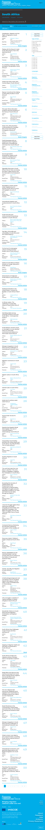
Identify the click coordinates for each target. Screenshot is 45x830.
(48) (35, 65)
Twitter (41, 801)
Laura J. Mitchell (13, 741)
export (40, 26)
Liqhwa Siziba (19, 147)
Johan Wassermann (14, 114)
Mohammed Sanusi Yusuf (15, 602)
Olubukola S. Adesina (14, 38)
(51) (35, 64)
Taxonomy (10, 6)
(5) (35, 50)
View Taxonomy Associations (16, 44)
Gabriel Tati (12, 460)
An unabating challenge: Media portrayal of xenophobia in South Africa (11, 66)
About (19, 6)
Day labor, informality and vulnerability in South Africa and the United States (10, 233)
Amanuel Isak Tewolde (14, 192)
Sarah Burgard (13, 543)
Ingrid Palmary (13, 267)
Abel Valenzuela (19, 236)
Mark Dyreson (13, 447)
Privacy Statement (35, 821)
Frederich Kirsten (13, 279)
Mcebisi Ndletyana (14, 335)
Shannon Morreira (13, 475)
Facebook (41, 802)
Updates (24, 6)
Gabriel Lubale (13, 364)
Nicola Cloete (13, 175)
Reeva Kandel (13, 85)
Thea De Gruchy (13, 132)
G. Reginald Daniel (14, 295)
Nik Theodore (12, 236)
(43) (35, 59)
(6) (35, 47)
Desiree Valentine (13, 560)
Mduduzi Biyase (13, 280)
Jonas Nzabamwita (13, 206)
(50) (35, 61)
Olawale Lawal (13, 727)
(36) (36, 44)
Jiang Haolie (18, 85)
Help (41, 817)
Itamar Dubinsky (13, 54)
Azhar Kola (12, 253)
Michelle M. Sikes (13, 495)
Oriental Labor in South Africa (10, 387)
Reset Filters (37, 35)
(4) (37, 52)
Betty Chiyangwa (13, 160)
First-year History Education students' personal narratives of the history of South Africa (10, 110)
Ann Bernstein (13, 634)
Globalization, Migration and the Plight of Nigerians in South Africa (10, 35)
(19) (35, 49)
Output (28, 6)
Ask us (41, 827)
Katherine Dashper (14, 254)
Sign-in (40, 2)
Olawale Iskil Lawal (14, 351)
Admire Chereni (13, 586)
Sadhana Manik (13, 71)
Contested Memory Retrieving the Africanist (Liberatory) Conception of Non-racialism (10, 526)
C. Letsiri (16, 755)
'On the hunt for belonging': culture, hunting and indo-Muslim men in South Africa (9, 250)
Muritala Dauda (13, 617)
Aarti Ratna (17, 253)
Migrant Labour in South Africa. (10, 374)
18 (22, 786)
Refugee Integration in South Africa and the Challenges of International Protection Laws (10, 348)
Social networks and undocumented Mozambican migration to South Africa (10, 216)
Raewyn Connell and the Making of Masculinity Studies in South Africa (11, 94)
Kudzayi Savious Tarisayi (15, 69)
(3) (36, 46)
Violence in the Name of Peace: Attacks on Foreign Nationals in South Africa (10, 264)
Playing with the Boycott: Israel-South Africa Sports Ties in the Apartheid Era (11, 51)
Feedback (39, 815)
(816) (37, 41)
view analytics (35, 26)
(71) (35, 68)
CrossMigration (11, 2)
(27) (35, 58)
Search (25, 21)
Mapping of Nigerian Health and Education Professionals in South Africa (11, 646)
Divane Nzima (13, 697)
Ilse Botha (19, 279)
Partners (11, 809)
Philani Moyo (19, 697)
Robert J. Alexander (14, 378)
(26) (35, 43)
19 (24, 786)
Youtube (41, 804)
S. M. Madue (12, 660)
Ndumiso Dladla (13, 530)
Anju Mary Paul (13, 86)
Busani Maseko (13, 147)
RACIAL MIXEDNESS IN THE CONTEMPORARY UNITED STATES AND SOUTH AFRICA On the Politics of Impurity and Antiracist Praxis (11, 555)
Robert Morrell (13, 97)
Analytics (39, 819)
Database (4, 6)
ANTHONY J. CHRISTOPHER (13, 404)
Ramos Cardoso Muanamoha (16, 219)
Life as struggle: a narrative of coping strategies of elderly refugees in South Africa (10, 599)
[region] (37, 63)
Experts (15, 6)
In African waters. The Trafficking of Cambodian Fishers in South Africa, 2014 (9, 304)
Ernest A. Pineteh (13, 680)
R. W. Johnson (13, 419)
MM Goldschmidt (13, 319)
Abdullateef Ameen (18, 618)
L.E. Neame (12, 389)
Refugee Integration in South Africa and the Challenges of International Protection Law (10, 724)
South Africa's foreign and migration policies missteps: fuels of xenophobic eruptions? (10, 657)
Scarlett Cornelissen (14, 775)
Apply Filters (37, 33)
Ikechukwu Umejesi (14, 604)
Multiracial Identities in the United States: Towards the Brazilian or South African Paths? (11, 290)
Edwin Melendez (13, 237)
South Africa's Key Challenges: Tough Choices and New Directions (10, 631)
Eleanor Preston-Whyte (14, 221)
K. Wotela (12, 755)
